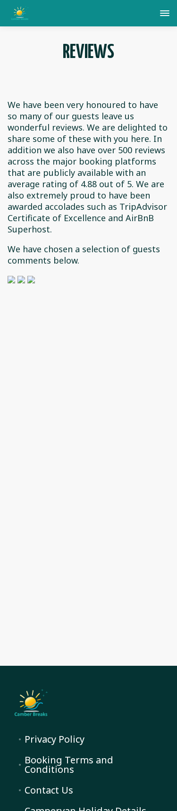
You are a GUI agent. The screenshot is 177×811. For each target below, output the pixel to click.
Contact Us (49, 790)
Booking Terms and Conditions (69, 764)
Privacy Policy (54, 739)
